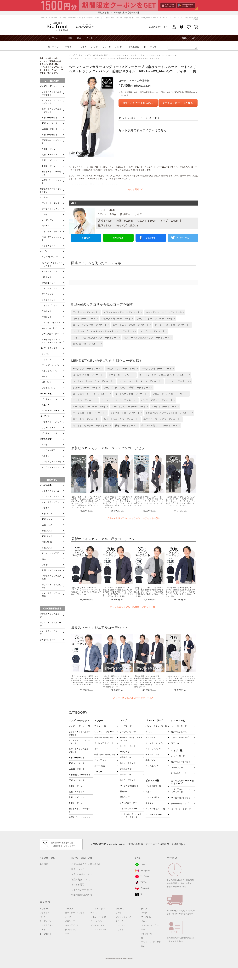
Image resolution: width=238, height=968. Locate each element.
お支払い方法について (81, 874)
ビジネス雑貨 (132, 47)
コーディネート (55, 38)
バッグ (118, 47)
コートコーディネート (84, 318)
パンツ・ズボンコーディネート (157, 400)
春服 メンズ (47, 531)
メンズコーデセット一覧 (79, 726)
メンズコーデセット (48, 86)
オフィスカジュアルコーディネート (142, 55)
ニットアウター (101, 760)
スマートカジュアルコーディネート (84, 58)
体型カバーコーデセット (79, 817)
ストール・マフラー (150, 925)
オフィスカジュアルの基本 (51, 586)
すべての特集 (45, 485)
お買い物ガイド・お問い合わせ (86, 864)
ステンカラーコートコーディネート (91, 394)
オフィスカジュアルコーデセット (79, 741)
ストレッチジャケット (104, 743)
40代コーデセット (77, 763)
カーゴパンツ (96, 921)
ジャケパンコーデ (47, 640)
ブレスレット (147, 934)
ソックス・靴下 (152, 797)
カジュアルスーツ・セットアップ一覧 (182, 790)
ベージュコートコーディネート (89, 413)
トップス (82, 47)
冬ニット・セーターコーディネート (91, 425)
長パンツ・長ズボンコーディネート (159, 425)
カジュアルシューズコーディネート (164, 312)
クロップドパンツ (98, 929)
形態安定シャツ (127, 757)
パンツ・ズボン (98, 908)
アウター (69, 47)
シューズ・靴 (45, 393)
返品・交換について (80, 879)
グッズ (144, 908)
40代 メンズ (47, 519)
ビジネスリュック (179, 773)
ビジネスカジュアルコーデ (50, 615)
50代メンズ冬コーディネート (88, 375)
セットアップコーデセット (79, 810)
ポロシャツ (125, 752)
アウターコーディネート (85, 312)
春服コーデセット (76, 786)
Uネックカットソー (128, 808)
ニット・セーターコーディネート (118, 400)
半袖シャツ (125, 797)
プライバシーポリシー (81, 890)
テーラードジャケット (104, 737)
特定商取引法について (81, 895)
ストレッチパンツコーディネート (90, 325)
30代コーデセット (77, 757)
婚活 (44, 559)
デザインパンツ (97, 925)
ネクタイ (149, 803)
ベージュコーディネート (164, 406)
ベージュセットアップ (181, 809)
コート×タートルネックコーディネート (93, 381)
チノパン (149, 732)
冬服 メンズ (47, 548)
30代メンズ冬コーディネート (121, 368)
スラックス (150, 737)
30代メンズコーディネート (86, 368)
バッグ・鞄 (45, 416)
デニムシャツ (126, 769)
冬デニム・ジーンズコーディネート (161, 419)
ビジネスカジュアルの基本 (51, 577)
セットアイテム (72, 925)
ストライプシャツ (128, 780)
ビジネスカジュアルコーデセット (79, 733)
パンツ (94, 47)
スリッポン (120, 929)
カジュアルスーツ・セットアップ (50, 190)
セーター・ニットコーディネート (172, 325)
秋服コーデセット (76, 797)
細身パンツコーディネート (86, 344)
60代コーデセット (77, 780)
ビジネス (46, 508)
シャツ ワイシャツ (128, 732)
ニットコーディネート (84, 400)
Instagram (145, 870)
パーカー (98, 771)
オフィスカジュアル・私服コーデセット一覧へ (133, 607)
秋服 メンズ (47, 542)
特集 (70, 38)
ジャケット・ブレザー (104, 732)
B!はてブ (86, 238)
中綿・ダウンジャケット (105, 754)
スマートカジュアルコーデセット (79, 750)
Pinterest (145, 888)
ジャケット (44, 913)
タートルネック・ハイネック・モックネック (130, 815)
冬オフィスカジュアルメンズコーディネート (95, 337)
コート (97, 749)
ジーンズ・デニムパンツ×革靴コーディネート (127, 387)
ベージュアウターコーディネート (129, 406)
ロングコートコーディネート (125, 413)
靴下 (143, 938)
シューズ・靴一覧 (179, 726)
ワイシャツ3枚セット (129, 786)
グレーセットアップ (180, 803)
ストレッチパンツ (153, 749)
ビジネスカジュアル (50, 491)
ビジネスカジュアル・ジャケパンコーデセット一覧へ (133, 518)
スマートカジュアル (50, 502)
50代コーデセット (77, 769)
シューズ (106, 47)
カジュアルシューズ (180, 737)
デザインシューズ (123, 917)
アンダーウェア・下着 (155, 809)
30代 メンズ (47, 513)
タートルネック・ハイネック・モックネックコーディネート (103, 331)
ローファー (120, 925)
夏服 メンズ (47, 536)
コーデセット (54, 47)
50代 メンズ (47, 525)
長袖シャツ (125, 791)
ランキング (91, 38)
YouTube (145, 876)
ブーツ (119, 913)
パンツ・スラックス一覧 (156, 726)
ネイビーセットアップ (181, 798)
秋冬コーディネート (125, 425)
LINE (143, 864)
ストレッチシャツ (128, 763)
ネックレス (146, 917)
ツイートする (183, 238)
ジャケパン (46, 565)
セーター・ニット (128, 746)
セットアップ (150, 47)
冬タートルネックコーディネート (121, 419)
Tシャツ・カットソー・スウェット (131, 739)
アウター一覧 (100, 726)
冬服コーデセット (76, 803)
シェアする (151, 238)
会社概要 (44, 864)
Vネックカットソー (128, 803)
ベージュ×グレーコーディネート (89, 406)
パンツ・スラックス (48, 348)
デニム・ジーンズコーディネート (170, 394)
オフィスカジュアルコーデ (50, 624)
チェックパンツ (152, 754)
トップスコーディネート (152, 331)
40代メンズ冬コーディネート (157, 368)
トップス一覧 (126, 726)
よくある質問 (77, 884)
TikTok (144, 882)
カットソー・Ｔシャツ (75, 913)
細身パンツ (150, 760)
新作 (79, 38)
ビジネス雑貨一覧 (153, 786)
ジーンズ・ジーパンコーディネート (155, 318)
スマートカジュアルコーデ (50, 632)
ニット (68, 934)
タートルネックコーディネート (131, 394)
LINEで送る (118, 238)
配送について (77, 869)
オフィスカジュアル (50, 496)
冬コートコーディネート (85, 419)
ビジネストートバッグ (181, 762)
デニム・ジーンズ (98, 917)
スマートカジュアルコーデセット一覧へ (133, 697)
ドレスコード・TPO (50, 553)
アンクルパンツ (152, 766)
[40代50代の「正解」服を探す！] (196, 48)
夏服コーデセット (76, 792)
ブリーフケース (178, 767)
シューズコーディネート (85, 387)
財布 (143, 946)
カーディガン (100, 766)
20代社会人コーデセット (80, 774)
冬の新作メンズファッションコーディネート (138, 58)
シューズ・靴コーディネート (116, 318)
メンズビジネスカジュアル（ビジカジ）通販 (88, 55)
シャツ (68, 917)
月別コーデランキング (51, 570)
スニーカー (176, 743)
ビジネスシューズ (179, 732)
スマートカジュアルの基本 (51, 594)
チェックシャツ (127, 774)
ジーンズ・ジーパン (154, 743)
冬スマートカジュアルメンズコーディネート (146, 337)
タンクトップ (71, 929)
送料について (188, 38)
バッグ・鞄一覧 (178, 756)
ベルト (148, 792)
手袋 (143, 929)
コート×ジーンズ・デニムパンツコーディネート (163, 375)
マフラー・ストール (154, 814)
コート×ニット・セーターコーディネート (140, 381)
